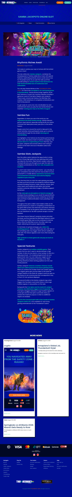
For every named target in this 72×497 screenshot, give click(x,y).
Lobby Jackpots (7, 466)
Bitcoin (5, 462)
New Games (52, 23)
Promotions (35, 2)
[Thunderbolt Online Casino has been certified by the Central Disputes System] (63, 447)
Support (5, 472)
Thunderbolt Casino (36, 488)
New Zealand (33, 468)
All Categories (21, 23)
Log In (67, 2)
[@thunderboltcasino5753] (38, 454)
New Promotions (40, 23)
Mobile (18, 462)
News (30, 23)
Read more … (7, 413)
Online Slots (6, 468)
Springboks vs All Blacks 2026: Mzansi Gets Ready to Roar (19, 426)
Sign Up (60, 2)
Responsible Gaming (49, 466)
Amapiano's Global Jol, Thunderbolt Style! (49, 347)
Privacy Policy (47, 464)
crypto (7, 346)
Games (30, 2)
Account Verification (35, 462)
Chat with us (60, 462)
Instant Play (19, 464)
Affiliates (46, 468)
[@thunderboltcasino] (34, 454)
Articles (58, 468)
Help (47, 2)
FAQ (58, 464)
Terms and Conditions (49, 462)
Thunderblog (42, 2)
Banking (26, 2)
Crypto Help (6, 476)
